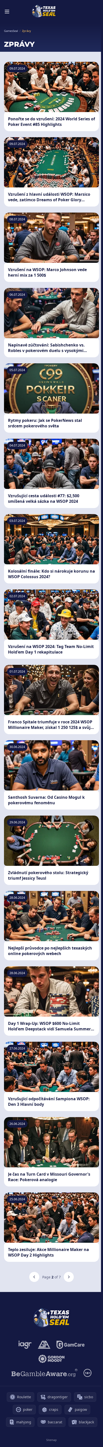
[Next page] (69, 1277)
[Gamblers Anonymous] (44, 1345)
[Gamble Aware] (45, 1373)
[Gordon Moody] (51, 1359)
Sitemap (51, 1440)
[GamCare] (70, 1345)
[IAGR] (25, 1345)
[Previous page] (34, 1277)
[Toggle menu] (7, 12)
